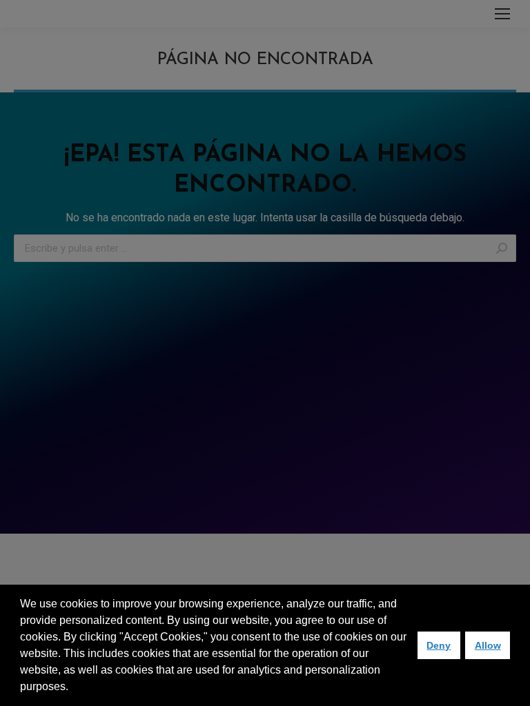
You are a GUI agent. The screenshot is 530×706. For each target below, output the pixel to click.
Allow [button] (488, 645)
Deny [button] (438, 645)
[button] (73, 688)
